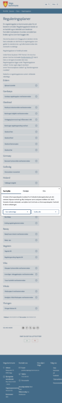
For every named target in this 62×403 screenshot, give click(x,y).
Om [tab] (44, 191)
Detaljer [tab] (26, 191)
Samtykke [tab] (6, 191)
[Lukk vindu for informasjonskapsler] (59, 188)
